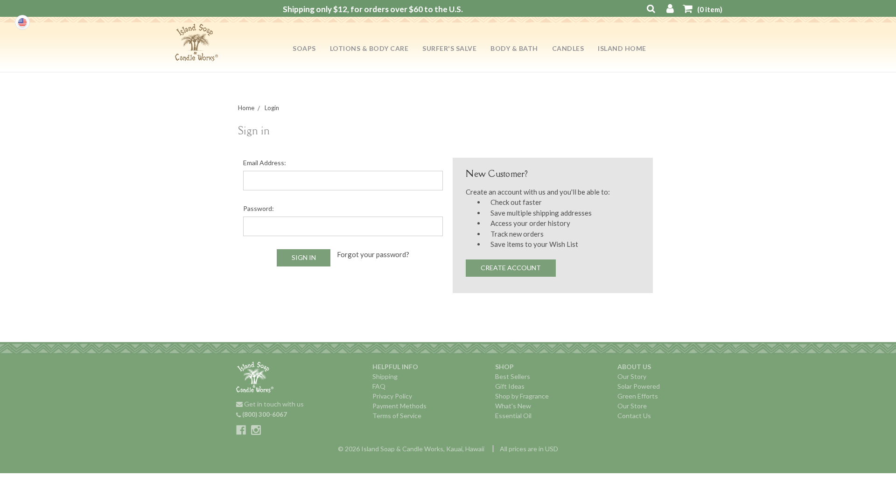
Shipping (385, 376)
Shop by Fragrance (522, 396)
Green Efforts (637, 396)
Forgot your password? (373, 254)
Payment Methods (399, 406)
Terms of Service (396, 416)
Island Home (622, 48)
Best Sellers (512, 376)
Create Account (511, 268)
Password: (258, 208)
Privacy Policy (392, 396)
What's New (513, 406)
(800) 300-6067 (264, 414)
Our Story (631, 376)
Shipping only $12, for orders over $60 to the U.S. (373, 9)
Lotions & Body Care (369, 48)
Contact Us (634, 416)
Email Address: (264, 163)
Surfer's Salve (449, 48)
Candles (568, 48)
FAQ (378, 386)
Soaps (304, 48)
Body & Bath (514, 48)
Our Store (632, 406)
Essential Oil (513, 416)
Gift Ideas (510, 386)
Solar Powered (638, 386)
